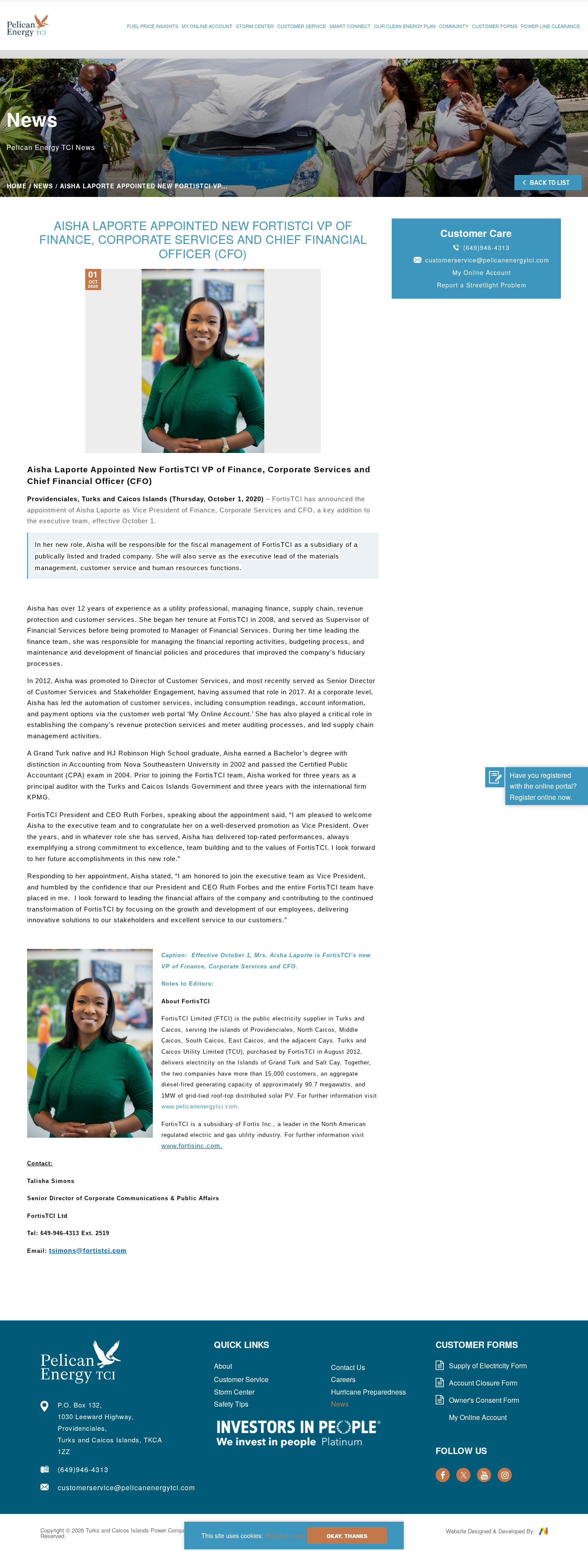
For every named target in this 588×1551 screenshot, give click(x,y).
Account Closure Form (483, 1382)
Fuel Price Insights (152, 25)
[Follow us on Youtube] (484, 1475)
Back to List (549, 183)
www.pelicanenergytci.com (199, 1106)
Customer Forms (494, 25)
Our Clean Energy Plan (405, 25)
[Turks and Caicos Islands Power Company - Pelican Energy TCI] (28, 26)
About (223, 1366)
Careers (343, 1379)
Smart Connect (350, 25)
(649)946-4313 (486, 247)
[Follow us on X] (463, 1475)
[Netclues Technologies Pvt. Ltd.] (543, 1532)
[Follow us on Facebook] (443, 1475)
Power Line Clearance (550, 25)
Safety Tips (231, 1404)
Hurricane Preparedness (368, 1392)
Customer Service (301, 25)
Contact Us (348, 1367)
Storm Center (255, 25)
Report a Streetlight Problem (481, 285)
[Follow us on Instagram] (505, 1475)
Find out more (285, 1535)
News (43, 185)
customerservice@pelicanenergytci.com (487, 260)
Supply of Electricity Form (488, 1365)
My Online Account (207, 25)
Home (17, 185)
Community (453, 25)
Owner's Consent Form (484, 1400)
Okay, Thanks (347, 1536)
